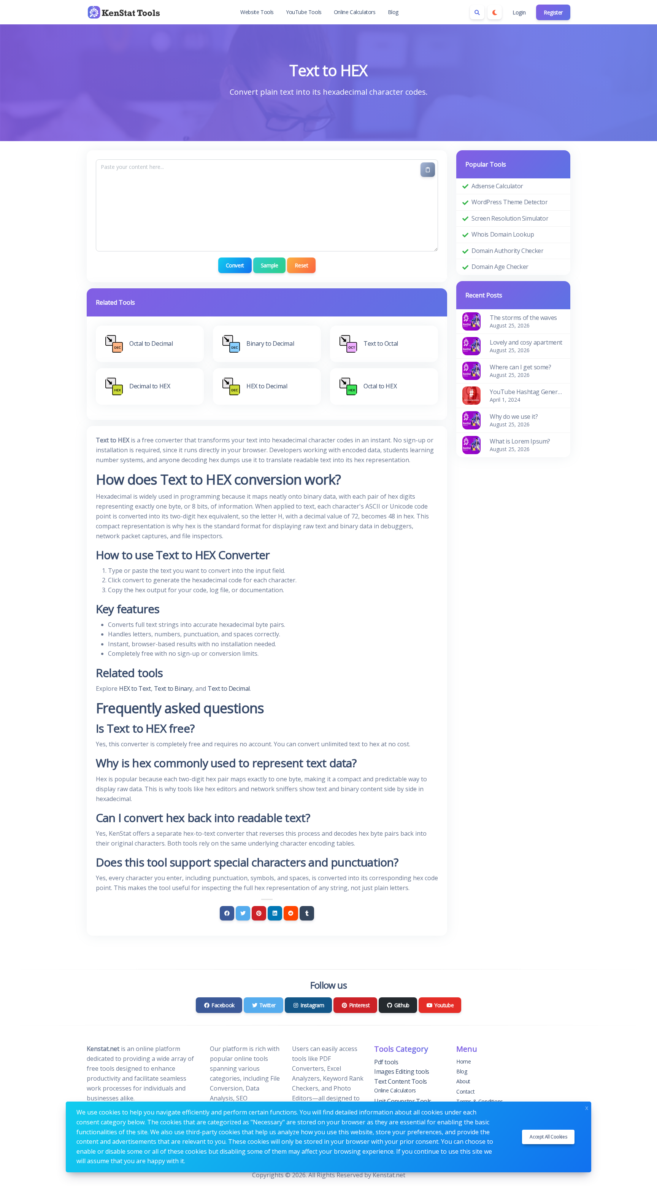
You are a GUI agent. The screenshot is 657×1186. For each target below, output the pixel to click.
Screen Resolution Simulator (509, 218)
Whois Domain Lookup (502, 234)
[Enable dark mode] (494, 12)
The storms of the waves (523, 317)
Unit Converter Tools (403, 1101)
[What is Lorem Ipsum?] (471, 444)
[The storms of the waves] (471, 320)
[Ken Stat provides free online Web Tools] (125, 12)
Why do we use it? (514, 416)
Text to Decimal (229, 688)
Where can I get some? (520, 367)
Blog (393, 12)
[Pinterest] (259, 913)
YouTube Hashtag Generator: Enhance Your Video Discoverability (527, 392)
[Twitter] (243, 913)
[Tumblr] (307, 913)
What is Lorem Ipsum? (520, 441)
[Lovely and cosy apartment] (471, 345)
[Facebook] (227, 913)
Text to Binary (173, 688)
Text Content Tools (400, 1081)
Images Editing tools (401, 1071)
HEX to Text (135, 688)
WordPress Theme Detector (509, 202)
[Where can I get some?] (471, 370)
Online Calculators (355, 12)
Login (519, 12)
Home (463, 1061)
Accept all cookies (548, 1137)
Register (553, 12)
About (463, 1081)
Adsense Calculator (497, 186)
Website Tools (257, 12)
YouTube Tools (304, 12)
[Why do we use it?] (471, 419)
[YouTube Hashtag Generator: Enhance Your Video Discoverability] (471, 395)
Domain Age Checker (499, 266)
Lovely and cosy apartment (526, 342)
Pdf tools (386, 1062)
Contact (465, 1091)
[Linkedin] (275, 913)
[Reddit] (291, 913)
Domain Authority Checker (507, 250)
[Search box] (477, 12)
